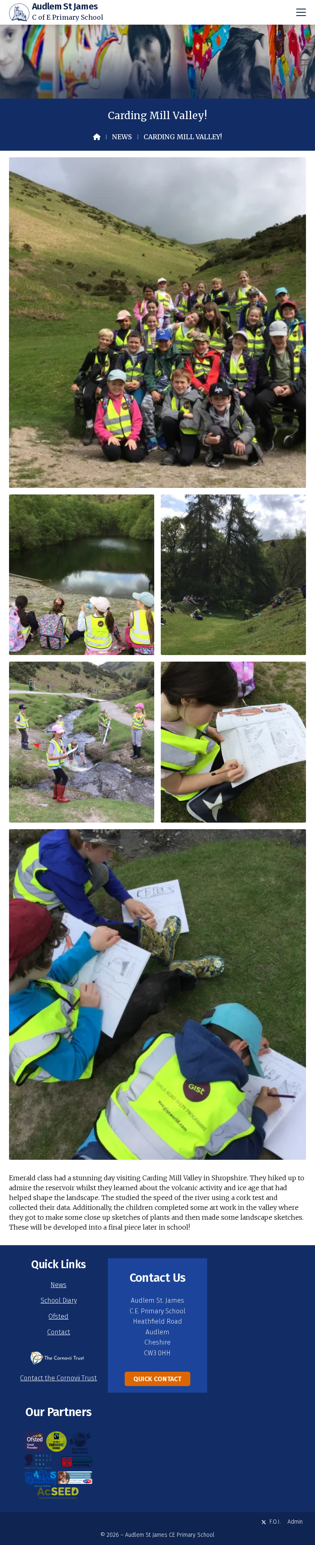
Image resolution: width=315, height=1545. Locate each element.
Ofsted (58, 1316)
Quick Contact (157, 1379)
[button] (301, 12)
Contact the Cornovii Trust (58, 1378)
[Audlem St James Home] (19, 12)
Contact (58, 1332)
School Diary (59, 1300)
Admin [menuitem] (295, 1521)
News (122, 137)
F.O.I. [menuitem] (275, 1521)
